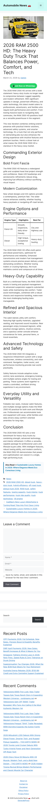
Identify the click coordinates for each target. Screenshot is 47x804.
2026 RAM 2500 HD (15, 482)
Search (6, 615)
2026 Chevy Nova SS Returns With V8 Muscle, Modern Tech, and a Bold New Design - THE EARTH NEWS (20, 760)
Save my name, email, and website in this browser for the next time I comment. (24, 576)
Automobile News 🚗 (17, 5)
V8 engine (18, 499)
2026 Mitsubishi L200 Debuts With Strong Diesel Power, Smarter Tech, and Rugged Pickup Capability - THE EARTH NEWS (21, 738)
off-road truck (35, 485)
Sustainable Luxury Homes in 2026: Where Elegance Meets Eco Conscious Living (23, 467)
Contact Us (23, 784)
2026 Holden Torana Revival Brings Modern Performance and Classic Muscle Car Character (23, 767)
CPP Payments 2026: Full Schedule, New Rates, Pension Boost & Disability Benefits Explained (21, 642)
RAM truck (24, 489)
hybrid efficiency (20, 485)
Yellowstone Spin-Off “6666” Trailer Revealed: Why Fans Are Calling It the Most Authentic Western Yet (22, 705)
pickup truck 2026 (11, 489)
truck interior (31, 492)
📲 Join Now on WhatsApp (23, 86)
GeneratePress (23, 800)
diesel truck (30, 482)
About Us (23, 781)
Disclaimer (23, 787)
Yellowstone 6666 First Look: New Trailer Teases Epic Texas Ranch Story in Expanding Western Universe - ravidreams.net (23, 695)
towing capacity (18, 492)
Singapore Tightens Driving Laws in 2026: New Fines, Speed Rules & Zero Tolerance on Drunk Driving (23, 658)
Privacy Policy (23, 794)
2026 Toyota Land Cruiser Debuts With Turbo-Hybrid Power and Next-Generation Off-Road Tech (22, 748)
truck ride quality (23, 495)
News (8, 479)
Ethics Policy (23, 790)
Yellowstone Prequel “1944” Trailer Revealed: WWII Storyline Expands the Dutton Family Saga (23, 726)
